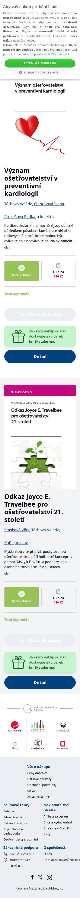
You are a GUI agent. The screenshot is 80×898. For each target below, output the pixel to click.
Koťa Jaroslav (16, 542)
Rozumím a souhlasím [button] (40, 63)
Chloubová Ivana (49, 203)
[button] (40, 72)
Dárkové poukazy (39, 779)
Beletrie (9, 811)
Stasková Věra (17, 529)
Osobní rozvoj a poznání (20, 839)
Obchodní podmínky (41, 785)
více (7, 247)
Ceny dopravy (37, 773)
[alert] (40, 39)
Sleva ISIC (34, 791)
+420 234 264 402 (21, 854)
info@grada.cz (19, 860)
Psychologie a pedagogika (13, 831)
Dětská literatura (15, 823)
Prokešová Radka (19, 216)
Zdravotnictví (12, 817)
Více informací (60, 54)
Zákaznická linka (39, 797)
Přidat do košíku (44, 314)
